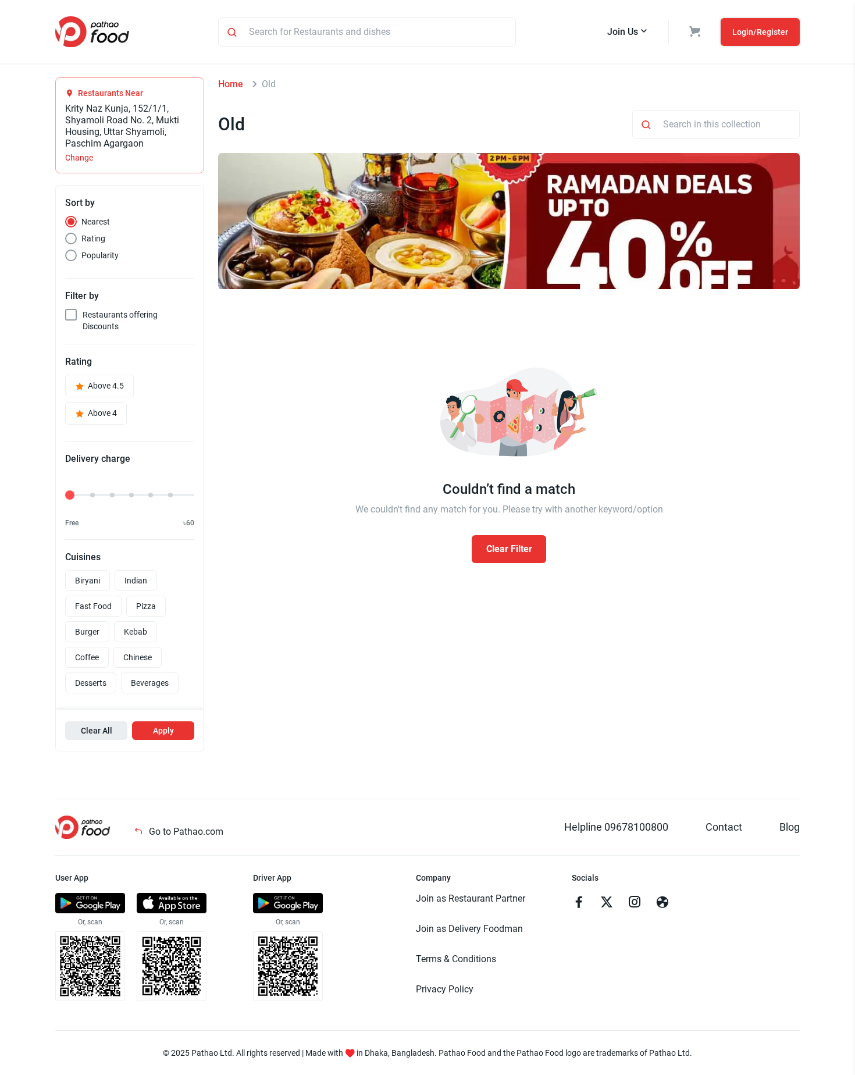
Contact (724, 827)
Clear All (96, 730)
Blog (789, 827)
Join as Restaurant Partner (470, 898)
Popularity (100, 255)
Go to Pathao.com (185, 831)
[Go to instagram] (635, 903)
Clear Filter (509, 548)
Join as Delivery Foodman (469, 928)
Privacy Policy (444, 989)
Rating (93, 238)
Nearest (95, 221)
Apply (163, 730)
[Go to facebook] (579, 903)
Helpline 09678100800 (616, 827)
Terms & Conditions (456, 958)
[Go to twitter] (607, 903)
